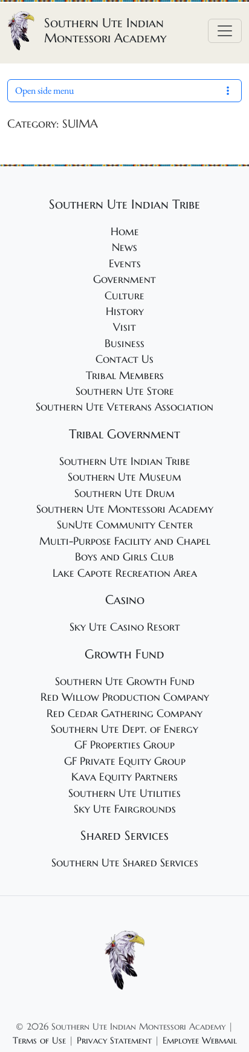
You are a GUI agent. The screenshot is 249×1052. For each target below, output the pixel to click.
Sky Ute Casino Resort (125, 627)
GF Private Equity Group (125, 761)
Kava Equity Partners (124, 777)
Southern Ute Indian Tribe (124, 461)
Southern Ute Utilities (124, 793)
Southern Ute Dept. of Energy (124, 729)
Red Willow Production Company (124, 697)
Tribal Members (125, 375)
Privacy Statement (114, 1040)
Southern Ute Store (125, 391)
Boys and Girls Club (124, 556)
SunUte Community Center (125, 524)
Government (124, 279)
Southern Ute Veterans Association (124, 407)
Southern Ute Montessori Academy (124, 509)
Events (125, 263)
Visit (124, 327)
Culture (124, 295)
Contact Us (124, 359)
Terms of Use (39, 1040)
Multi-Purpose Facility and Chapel (124, 541)
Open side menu (44, 90)
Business (124, 343)
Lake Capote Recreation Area (125, 573)
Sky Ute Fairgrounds (125, 809)
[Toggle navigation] (225, 31)
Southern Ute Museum (124, 477)
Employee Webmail (200, 1040)
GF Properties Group (124, 745)
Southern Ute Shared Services (124, 862)
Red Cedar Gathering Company (124, 713)
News (124, 247)
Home (125, 231)
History (125, 311)
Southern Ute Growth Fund (125, 681)
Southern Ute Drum (124, 493)
